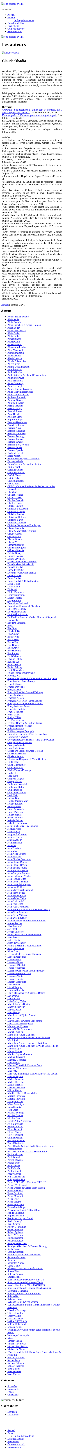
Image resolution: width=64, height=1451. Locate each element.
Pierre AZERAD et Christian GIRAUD (26, 1182)
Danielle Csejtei (15, 567)
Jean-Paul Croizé (15, 901)
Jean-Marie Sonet (16, 892)
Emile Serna (13, 639)
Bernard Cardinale (16, 433)
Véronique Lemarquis (18, 1335)
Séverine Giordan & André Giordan (25, 1268)
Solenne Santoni (15, 1274)
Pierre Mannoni (15, 1196)
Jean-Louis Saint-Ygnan (19, 884)
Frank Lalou (13, 714)
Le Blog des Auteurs (24, 20)
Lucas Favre (13, 998)
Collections (12, 1394)
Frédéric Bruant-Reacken (19, 725)
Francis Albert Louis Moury (21, 681)
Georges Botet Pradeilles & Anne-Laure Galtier (30, 739)
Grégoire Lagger (15, 778)
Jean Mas (12, 851)
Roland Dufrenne (16, 1238)
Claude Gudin (14, 536)
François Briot (14, 689)
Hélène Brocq (14, 798)
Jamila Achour (14, 840)
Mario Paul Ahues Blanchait (21, 1034)
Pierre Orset (13, 1199)
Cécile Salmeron (15, 480)
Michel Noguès (15, 1084)
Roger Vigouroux (16, 1235)
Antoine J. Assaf (15, 403)
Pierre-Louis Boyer (16, 1207)
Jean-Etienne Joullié (17, 867)
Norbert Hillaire (15, 1126)
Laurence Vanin (15, 976)
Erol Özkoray (14, 656)
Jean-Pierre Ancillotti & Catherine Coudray (28, 909)
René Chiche (13, 1224)
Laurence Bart (14, 959)
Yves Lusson (13, 1368)
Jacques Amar (14, 828)
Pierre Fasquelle (15, 1190)
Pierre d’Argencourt (17, 1185)
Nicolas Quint (14, 1118)
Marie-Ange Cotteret (17, 1026)
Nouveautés (13, 1389)
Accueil (11, 14)
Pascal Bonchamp (16, 1140)
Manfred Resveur (16, 1007)
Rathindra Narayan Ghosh (20, 1218)
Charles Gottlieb (15, 500)
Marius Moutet (14, 1051)
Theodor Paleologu (16, 1310)
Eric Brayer (13, 645)
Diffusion (12, 1411)
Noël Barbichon (15, 1123)
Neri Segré (12, 1110)
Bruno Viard (13, 467)
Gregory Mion (14, 781)
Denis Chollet (14, 578)
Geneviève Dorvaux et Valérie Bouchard (27, 734)
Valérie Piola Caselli (17, 1324)
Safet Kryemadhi (15, 1251)
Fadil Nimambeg (15, 670)
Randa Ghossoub (15, 1212)
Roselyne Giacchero (17, 1243)
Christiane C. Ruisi (16, 517)
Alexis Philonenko (16, 361)
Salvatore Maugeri (16, 1257)
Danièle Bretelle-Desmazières (22, 561)
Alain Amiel (13, 319)
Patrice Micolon (15, 1154)
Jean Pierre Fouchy (16, 853)
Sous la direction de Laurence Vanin (25, 1282)
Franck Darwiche (16, 686)
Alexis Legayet (14, 358)
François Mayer (15, 695)
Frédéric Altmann (16, 720)
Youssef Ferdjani (15, 1366)
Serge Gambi (13, 1265)
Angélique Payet (15, 378)
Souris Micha (14, 1277)
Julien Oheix (13, 940)
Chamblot (12, 492)
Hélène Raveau (15, 803)
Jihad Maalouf (14, 926)
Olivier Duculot (15, 1135)
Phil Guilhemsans (16, 1176)
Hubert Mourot (14, 814)
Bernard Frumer (15, 439)
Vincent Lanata (14, 1341)
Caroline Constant (16, 472)
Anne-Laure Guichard (18, 394)
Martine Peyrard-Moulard (19, 1054)
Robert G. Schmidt (16, 1226)
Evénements (13, 26)
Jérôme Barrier (14, 923)
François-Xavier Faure (18, 706)
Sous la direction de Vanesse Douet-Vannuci (29, 1288)
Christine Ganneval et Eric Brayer (24, 525)
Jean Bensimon (14, 842)
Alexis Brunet (14, 355)
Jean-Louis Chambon (17, 881)
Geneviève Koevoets (17, 737)
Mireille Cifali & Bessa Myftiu (22, 1093)
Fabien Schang (14, 664)
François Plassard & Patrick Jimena (24, 700)
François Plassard (16, 698)
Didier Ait (12, 589)
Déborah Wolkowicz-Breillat (21, 572)
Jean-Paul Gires (15, 904)
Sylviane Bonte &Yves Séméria (22, 1302)
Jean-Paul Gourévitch (18, 906)
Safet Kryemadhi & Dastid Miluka (24, 1254)
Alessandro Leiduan (17, 347)
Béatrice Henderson (17, 422)
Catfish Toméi (14, 475)
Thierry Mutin (14, 1315)
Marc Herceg (13, 1012)
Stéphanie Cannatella (17, 1290)
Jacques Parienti (15, 837)
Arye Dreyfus (14, 414)
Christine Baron (15, 519)
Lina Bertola (13, 984)
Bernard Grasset (15, 442)
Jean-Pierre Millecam (17, 915)
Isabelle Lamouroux (17, 823)
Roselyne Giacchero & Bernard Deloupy (27, 1246)
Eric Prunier (13, 653)
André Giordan (14, 372)
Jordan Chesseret (15, 931)
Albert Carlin (13, 341)
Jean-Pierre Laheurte (17, 912)
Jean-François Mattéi (17, 870)
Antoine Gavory (15, 400)
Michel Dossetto (15, 1079)
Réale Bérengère (15, 1221)
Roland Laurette (15, 1240)
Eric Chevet (13, 647)
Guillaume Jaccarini (17, 784)
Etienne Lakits (14, 659)
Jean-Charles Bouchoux (19, 859)
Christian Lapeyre (16, 511)
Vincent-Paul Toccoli (17, 1346)
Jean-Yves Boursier (16, 917)
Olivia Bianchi (14, 1129)
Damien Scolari (15, 556)
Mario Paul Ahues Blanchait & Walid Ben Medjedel (32, 1045)
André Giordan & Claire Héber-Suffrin (26, 375)
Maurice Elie (13, 1062)
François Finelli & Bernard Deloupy (25, 692)
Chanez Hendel (15, 494)
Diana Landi (13, 586)
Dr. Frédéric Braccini (17, 614)
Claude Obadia (14, 539)
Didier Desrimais (15, 592)
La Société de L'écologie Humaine (24, 954)
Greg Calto (12, 776)
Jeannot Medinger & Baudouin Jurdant (26, 920)
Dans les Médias (15, 23)
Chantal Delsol (14, 497)
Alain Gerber (13, 336)
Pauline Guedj (14, 1171)
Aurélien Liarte (14, 416)
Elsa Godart (13, 634)
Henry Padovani (15, 812)
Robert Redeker (15, 1229)
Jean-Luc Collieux (16, 887)
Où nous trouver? (16, 28)
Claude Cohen (14, 533)
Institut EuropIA (15, 817)
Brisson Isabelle (15, 461)
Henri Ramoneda (15, 809)
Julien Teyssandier (16, 943)
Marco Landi (13, 1018)
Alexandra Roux (15, 352)
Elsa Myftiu (13, 636)
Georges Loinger (15, 748)
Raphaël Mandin (15, 1215)
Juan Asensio (13, 937)
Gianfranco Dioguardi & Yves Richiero (26, 759)
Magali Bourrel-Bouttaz (19, 1004)
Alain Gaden (13, 333)
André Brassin (14, 369)
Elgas (10, 625)
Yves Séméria (14, 1371)
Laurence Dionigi (16, 965)
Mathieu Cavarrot (16, 1057)
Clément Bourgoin (16, 547)
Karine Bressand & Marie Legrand (24, 945)
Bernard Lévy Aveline (18, 444)
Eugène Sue (13, 661)
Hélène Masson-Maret (18, 801)
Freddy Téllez (14, 717)
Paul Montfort (14, 1168)
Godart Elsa (13, 773)
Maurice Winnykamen (18, 1068)
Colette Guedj (14, 553)
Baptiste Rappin (15, 419)
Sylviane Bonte (15, 1299)
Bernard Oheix (14, 447)
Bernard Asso (14, 428)
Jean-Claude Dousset (17, 862)
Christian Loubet (15, 514)
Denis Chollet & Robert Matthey (23, 581)
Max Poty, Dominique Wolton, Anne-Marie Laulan (32, 1073)
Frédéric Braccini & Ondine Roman (25, 723)
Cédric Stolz (13, 483)
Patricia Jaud (13, 1157)
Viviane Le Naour (16, 1349)
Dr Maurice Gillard (16, 611)
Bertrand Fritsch (15, 453)
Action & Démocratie (18, 316)
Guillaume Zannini (16, 792)
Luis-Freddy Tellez (16, 1001)
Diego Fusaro (14, 600)
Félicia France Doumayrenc (21, 673)
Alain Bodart (13, 327)
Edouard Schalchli (16, 622)
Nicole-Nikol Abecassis (19, 1121)
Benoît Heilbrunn (16, 425)
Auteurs (11, 17)
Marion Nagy (14, 1048)
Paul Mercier (13, 1165)
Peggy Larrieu (14, 1174)
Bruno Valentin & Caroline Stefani (24, 464)
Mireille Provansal (16, 1096)
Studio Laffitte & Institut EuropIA (24, 1293)
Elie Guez (12, 628)
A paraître (12, 1386)
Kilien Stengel (14, 951)
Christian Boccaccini (17, 508)
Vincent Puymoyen (16, 1343)
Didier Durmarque (16, 595)
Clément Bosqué (15, 545)
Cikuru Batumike (15, 528)
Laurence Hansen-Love (19, 973)
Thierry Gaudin (15, 1313)
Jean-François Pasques (18, 873)
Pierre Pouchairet (15, 1204)
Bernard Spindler (15, 450)
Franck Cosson (14, 684)
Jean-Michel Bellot (16, 895)
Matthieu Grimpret (16, 1059)
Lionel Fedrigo (14, 987)
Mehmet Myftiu (15, 1076)
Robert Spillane (15, 1232)
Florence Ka (13, 675)
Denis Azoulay (14, 575)
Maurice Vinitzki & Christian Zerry (24, 1065)
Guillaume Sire (14, 789)
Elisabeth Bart (14, 631)
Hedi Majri (12, 795)
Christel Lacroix (15, 506)
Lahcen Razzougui (16, 956)
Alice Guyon (13, 364)
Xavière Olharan (15, 1363)
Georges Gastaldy (16, 745)
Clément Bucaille (15, 550)
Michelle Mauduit (16, 1087)
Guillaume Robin (15, 787)
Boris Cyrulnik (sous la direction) (23, 458)
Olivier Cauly (14, 1132)
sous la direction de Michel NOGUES (26, 1285)
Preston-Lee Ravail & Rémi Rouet (24, 1210)
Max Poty (12, 1071)
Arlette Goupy (14, 408)
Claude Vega (13, 542)
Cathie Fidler (13, 478)
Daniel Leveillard (16, 558)
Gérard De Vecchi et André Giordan (25, 750)
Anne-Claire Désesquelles (20, 391)
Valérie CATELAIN (17, 1321)
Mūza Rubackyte (15, 1104)
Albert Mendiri (14, 344)
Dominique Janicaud (17, 603)
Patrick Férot (13, 1162)
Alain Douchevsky (16, 330)
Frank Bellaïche (15, 712)
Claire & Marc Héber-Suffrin (21, 531)
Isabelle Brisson (15, 820)
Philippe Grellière (16, 1179)
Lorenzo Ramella (15, 990)
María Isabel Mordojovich (20, 1023)
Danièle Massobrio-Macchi (20, 564)
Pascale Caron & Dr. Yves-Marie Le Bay (27, 1151)
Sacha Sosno (13, 1249)
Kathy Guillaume (15, 948)
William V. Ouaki (16, 1357)
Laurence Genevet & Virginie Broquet (26, 970)
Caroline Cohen (15, 469)
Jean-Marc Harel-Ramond (20, 890)
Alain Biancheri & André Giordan (24, 325)
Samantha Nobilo (16, 1263)
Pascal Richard (14, 1148)
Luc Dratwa (13, 995)
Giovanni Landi (15, 767)
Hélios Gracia (14, 806)
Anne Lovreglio (15, 386)
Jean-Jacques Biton (16, 878)
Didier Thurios (14, 597)
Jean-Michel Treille (16, 898)
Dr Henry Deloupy (16, 609)
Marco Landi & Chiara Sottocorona (24, 1020)
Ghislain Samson (15, 756)
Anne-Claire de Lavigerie (19, 389)
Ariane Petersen (15, 405)
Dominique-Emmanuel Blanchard (24, 606)
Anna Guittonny (15, 383)
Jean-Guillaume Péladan (19, 876)
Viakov (11, 1338)
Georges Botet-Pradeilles (19, 742)
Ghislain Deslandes (16, 753)
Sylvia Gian (13, 1296)
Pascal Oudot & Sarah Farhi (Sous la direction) (30, 1146)
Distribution (13, 1414)
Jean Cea (11, 845)
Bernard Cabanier (16, 430)
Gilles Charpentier (16, 764)
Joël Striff (12, 929)
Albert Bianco (14, 339)
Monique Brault (15, 1101)
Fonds (10, 1392)
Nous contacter (14, 31)
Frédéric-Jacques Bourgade (20, 731)
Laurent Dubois (15, 979)
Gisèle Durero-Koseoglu (19, 770)
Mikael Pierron (14, 1090)
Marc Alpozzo (14, 1009)
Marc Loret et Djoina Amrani (21, 1015)
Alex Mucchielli (15, 350)
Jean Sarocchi (14, 856)
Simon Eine (13, 1271)
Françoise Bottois (16, 709)
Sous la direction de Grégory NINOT (25, 1279)
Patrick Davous (15, 1160)
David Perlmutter (15, 570)
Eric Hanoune (14, 650)
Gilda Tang (12, 762)
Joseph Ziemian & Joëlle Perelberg (24, 934)
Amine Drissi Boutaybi (18, 366)
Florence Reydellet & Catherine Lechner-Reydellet (32, 678)
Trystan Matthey (15, 1318)
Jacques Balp (13, 831)
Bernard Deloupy (16, 436)
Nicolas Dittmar (15, 1115)
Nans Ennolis (14, 1107)
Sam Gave (12, 1260)
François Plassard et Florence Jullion (25, 703)
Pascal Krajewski (15, 1143)
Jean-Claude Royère (17, 865)
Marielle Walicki (15, 1032)
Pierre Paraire (14, 1201)
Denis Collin (13, 583)
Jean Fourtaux (14, 848)
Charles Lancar (14, 503)
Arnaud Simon (14, 411)
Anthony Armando (16, 397)
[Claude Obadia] (10, 52)
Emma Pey (12, 642)
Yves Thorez (13, 1374)
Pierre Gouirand (15, 1193)
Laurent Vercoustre (16, 981)
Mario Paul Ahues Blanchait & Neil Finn (27, 1043)
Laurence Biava (15, 962)
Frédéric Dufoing (15, 728)
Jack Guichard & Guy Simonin (22, 826)
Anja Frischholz (15, 380)
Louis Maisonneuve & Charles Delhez (26, 993)
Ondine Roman (15, 1137)
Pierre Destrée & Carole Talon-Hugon (26, 1187)
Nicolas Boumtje (15, 1112)
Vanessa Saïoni (14, 1327)
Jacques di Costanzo (17, 834)
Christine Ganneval (16, 522)
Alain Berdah (14, 322)
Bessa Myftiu (14, 455)
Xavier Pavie (13, 1360)
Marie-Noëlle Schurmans (19, 1029)
